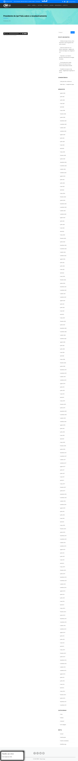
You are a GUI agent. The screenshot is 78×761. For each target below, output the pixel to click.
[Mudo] (22, 33)
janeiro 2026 (62, 117)
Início (29, 5)
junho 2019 (62, 390)
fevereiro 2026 (63, 113)
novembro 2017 (63, 456)
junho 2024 (62, 183)
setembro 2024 (63, 172)
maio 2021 (62, 311)
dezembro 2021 (63, 286)
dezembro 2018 (63, 411)
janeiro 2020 (62, 366)
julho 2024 (62, 179)
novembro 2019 (63, 373)
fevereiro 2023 (63, 238)
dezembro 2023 (63, 203)
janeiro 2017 (62, 490)
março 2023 (62, 234)
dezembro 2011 (63, 701)
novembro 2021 (63, 290)
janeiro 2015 (62, 573)
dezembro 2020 (63, 328)
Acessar (61, 733)
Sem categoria (63, 724)
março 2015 (62, 566)
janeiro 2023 (62, 241)
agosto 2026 (62, 93)
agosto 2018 (62, 425)
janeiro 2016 (62, 532)
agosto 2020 (62, 342)
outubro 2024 (63, 169)
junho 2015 (62, 556)
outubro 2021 (63, 293)
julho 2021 (62, 304)
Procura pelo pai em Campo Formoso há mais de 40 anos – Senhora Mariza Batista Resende (65, 64)
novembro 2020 (63, 331)
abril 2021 (62, 314)
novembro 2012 (63, 663)
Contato (65, 5)
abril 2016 (62, 521)
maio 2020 (62, 352)
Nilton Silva (62, 84)
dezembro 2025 (63, 120)
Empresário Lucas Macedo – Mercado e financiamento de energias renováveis (66, 57)
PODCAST (62, 721)
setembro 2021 (63, 297)
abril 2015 (62, 563)
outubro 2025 (63, 127)
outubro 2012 (63, 667)
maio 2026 (62, 103)
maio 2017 (62, 476)
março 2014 (62, 608)
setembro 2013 (63, 629)
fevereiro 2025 (63, 155)
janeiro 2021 (62, 324)
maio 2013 (62, 642)
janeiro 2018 (62, 449)
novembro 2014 (63, 580)
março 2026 (62, 110)
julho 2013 (62, 635)
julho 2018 (62, 428)
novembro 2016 (63, 497)
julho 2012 (62, 677)
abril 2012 (62, 687)
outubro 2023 (63, 210)
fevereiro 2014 (63, 611)
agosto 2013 (62, 632)
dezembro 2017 (63, 452)
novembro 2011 (63, 705)
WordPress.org (63, 744)
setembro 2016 (63, 504)
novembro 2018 (63, 414)
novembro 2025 (63, 124)
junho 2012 (62, 680)
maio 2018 (62, 435)
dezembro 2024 (63, 162)
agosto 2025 (62, 134)
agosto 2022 (62, 259)
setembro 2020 (63, 338)
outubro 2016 (63, 501)
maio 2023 (62, 228)
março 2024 (62, 193)
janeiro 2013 (62, 656)
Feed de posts (63, 737)
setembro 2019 (63, 380)
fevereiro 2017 (63, 487)
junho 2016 (62, 514)
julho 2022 (62, 262)
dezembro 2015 (63, 535)
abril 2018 (62, 438)
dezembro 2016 (63, 494)
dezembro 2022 (63, 245)
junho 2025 (62, 141)
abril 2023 (62, 231)
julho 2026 (62, 96)
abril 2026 (62, 107)
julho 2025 (62, 138)
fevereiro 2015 (63, 570)
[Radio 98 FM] (7, 4)
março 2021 (62, 317)
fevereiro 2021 (63, 321)
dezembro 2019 (63, 369)
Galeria (52, 5)
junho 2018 (62, 432)
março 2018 (62, 442)
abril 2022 (62, 272)
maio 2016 (62, 518)
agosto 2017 (62, 466)
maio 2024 (62, 186)
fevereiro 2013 (63, 653)
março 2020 (62, 359)
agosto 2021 (62, 300)
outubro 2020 (63, 335)
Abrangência (58, 5)
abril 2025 (62, 148)
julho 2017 (62, 470)
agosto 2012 (62, 674)
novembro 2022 (63, 248)
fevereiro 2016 (63, 528)
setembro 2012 (63, 670)
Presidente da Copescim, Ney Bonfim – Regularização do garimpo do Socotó (67, 70)
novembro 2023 (63, 207)
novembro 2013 (63, 622)
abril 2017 (62, 480)
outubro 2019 (63, 376)
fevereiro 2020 (63, 362)
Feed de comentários (64, 740)
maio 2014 (62, 601)
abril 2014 (62, 604)
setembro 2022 (63, 255)
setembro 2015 (63, 546)
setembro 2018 (63, 421)
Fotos (61, 714)
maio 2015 (62, 559)
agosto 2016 (62, 508)
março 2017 (62, 483)
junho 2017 (62, 473)
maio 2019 (62, 393)
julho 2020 (62, 345)
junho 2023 (62, 224)
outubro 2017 (63, 459)
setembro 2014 (63, 587)
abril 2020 (62, 355)
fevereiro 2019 (63, 404)
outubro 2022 (63, 252)
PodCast (46, 5)
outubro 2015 (63, 542)
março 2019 (62, 400)
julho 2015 (62, 553)
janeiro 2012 (62, 698)
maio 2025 (62, 145)
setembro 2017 (63, 463)
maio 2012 (62, 684)
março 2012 (62, 691)
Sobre (33, 5)
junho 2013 (62, 639)
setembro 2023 (63, 214)
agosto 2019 (62, 383)
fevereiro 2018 (63, 445)
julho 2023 (62, 221)
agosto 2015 (62, 549)
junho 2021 (62, 307)
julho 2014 (62, 594)
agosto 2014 (62, 591)
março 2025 (62, 151)
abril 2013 (62, 646)
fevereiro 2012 (63, 694)
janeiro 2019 (62, 407)
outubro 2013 (63, 625)
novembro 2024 (63, 165)
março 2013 (62, 649)
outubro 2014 (63, 584)
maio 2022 (62, 269)
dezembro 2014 (63, 577)
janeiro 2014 (62, 615)
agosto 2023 (62, 217)
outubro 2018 (63, 418)
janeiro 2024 (62, 200)
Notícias (40, 5)
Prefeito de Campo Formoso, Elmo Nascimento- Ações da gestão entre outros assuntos (66, 42)
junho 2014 (62, 597)
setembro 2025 (63, 131)
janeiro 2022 (62, 283)
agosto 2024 (62, 176)
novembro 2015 (63, 539)
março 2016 (62, 525)
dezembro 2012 (63, 660)
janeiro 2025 (62, 158)
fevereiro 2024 (63, 196)
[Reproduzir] (5, 33)
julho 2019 (62, 387)
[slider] (25, 33)
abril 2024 (62, 190)
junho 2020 (62, 349)
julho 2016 (62, 511)
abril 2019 (62, 397)
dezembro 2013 (63, 618)
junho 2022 (62, 266)
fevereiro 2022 (63, 279)
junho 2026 (62, 100)
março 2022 (62, 276)
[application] (15, 33)
